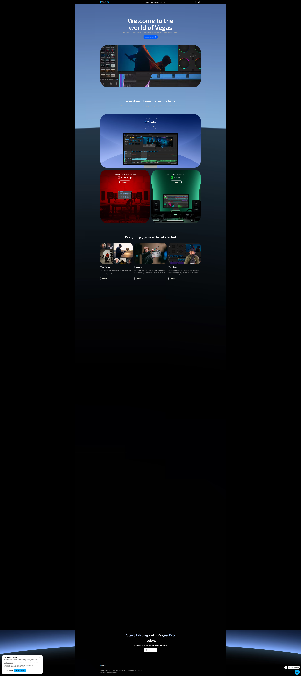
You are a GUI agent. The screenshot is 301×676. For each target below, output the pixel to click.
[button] (147, 2)
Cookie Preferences (131, 670)
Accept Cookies (20, 670)
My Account (140, 670)
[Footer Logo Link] (103, 665)
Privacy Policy (115, 670)
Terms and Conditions (105, 670)
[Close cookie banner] (40, 658)
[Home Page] (104, 2)
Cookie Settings (8, 670)
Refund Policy (122, 670)
